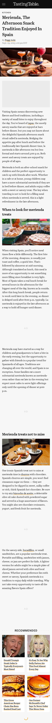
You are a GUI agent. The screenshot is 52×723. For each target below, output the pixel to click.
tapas (31, 123)
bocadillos (28, 550)
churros (25, 474)
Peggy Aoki (10, 39)
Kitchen (6, 12)
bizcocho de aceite (23, 493)
